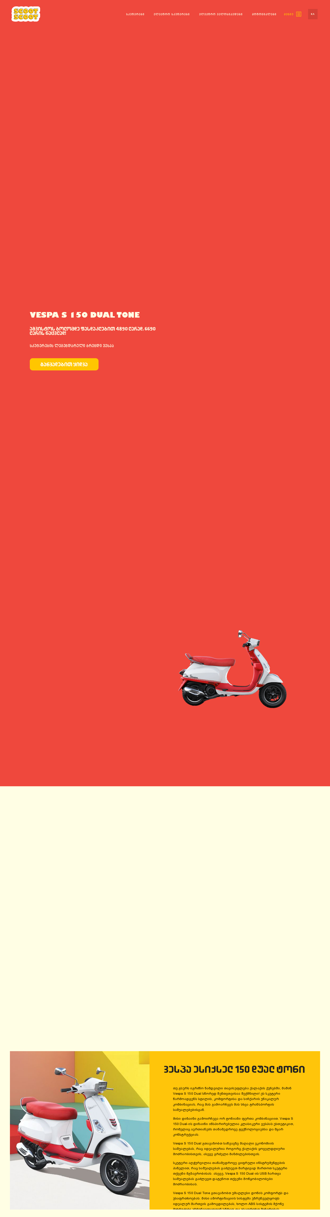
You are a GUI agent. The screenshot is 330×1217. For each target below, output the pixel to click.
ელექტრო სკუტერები (172, 14)
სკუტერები (135, 14)
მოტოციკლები (264, 14)
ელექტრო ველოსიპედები (221, 14)
